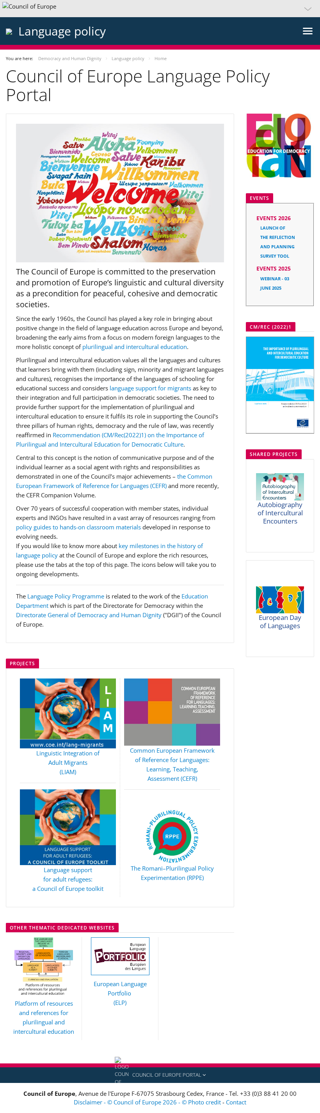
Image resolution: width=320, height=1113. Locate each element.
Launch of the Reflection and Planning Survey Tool (277, 229)
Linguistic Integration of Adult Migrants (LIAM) (68, 762)
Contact (236, 1102)
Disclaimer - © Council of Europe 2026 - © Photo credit (148, 1102)
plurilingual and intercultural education (134, 347)
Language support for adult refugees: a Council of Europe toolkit (67, 879)
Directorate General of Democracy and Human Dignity (89, 615)
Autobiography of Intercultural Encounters (280, 512)
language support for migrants (150, 388)
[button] (160, 8)
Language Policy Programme (65, 596)
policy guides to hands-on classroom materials (78, 527)
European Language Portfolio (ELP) (120, 993)
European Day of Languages (280, 621)
